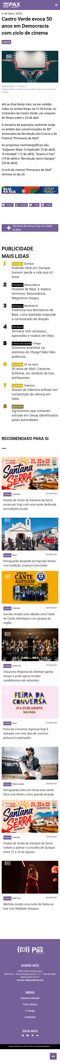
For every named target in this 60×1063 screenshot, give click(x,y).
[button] (56, 5)
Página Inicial (8, 86)
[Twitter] (32, 1036)
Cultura (6, 42)
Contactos (30, 1017)
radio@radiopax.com (34, 980)
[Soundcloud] (37, 1036)
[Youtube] (28, 1036)
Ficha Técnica (30, 1004)
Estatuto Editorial (30, 998)
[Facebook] (23, 1036)
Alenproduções (43, 1046)
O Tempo (30, 1010)
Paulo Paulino (29, 1046)
